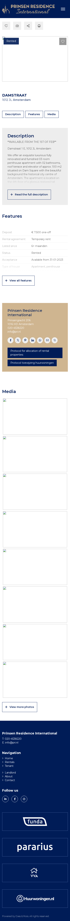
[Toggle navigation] (63, 9)
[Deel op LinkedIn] (33, 340)
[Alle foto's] (17, 26)
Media (52, 114)
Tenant (9, 766)
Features (34, 114)
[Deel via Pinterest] (25, 340)
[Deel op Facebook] (10, 340)
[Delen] (28, 26)
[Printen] (39, 26)
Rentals (9, 762)
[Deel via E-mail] (47, 340)
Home (9, 758)
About (9, 776)
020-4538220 (16, 328)
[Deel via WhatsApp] (40, 340)
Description (13, 114)
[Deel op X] (18, 340)
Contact (10, 780)
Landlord (10, 772)
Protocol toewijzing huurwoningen (32, 362)
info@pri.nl (14, 331)
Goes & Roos (22, 916)
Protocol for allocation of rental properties (29, 352)
